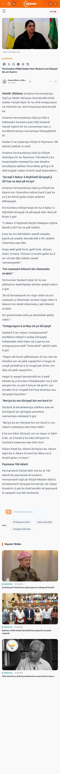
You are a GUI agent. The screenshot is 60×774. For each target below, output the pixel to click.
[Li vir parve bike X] (9, 64)
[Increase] (56, 81)
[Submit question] (8, 512)
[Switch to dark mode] (50, 4)
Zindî (51, 11)
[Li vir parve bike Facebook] (4, 64)
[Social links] (4, 4)
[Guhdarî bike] (30, 81)
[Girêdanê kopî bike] (28, 64)
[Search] (13, 4)
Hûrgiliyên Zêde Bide (21, 529)
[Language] (8, 3)
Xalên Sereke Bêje (44, 522)
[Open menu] (4, 11)
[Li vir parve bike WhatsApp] (14, 64)
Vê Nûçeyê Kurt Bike (21, 522)
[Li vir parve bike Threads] (23, 64)
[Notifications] (55, 4)
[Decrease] (51, 81)
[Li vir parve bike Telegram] (18, 64)
